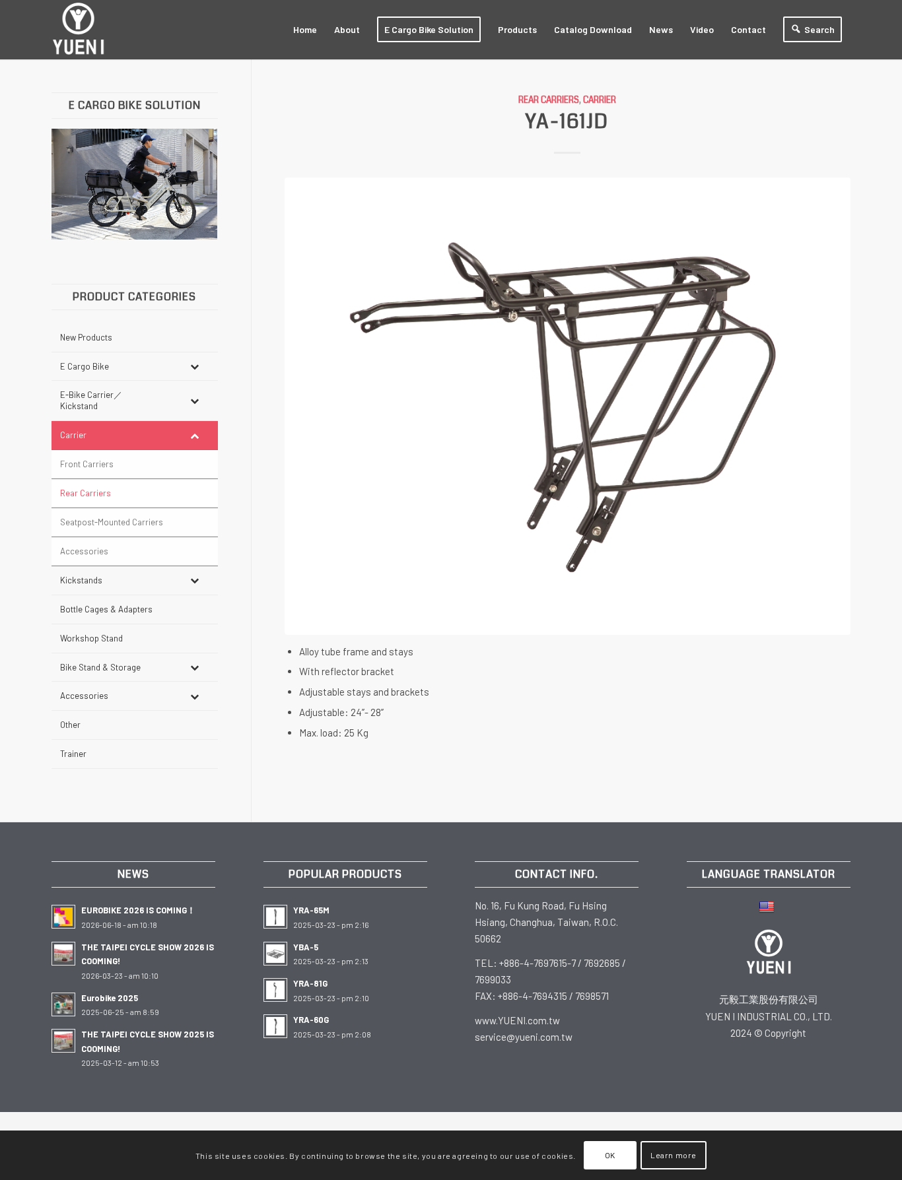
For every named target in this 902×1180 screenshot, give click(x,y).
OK (610, 1155)
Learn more (673, 1155)
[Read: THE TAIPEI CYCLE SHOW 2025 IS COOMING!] (63, 1041)
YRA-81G (310, 983)
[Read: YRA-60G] (275, 1026)
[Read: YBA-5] (275, 954)
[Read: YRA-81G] (275, 990)
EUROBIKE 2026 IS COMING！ (138, 910)
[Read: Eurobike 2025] (63, 1004)
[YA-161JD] (568, 406)
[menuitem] (305, 29)
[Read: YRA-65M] (275, 917)
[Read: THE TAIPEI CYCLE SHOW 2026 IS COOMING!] (63, 954)
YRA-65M (311, 910)
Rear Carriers (548, 100)
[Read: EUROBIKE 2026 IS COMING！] (63, 917)
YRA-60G (311, 1019)
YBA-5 (305, 947)
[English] (768, 905)
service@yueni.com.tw (523, 1037)
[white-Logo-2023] (78, 29)
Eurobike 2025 (109, 998)
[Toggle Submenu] (195, 366)
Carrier (599, 100)
